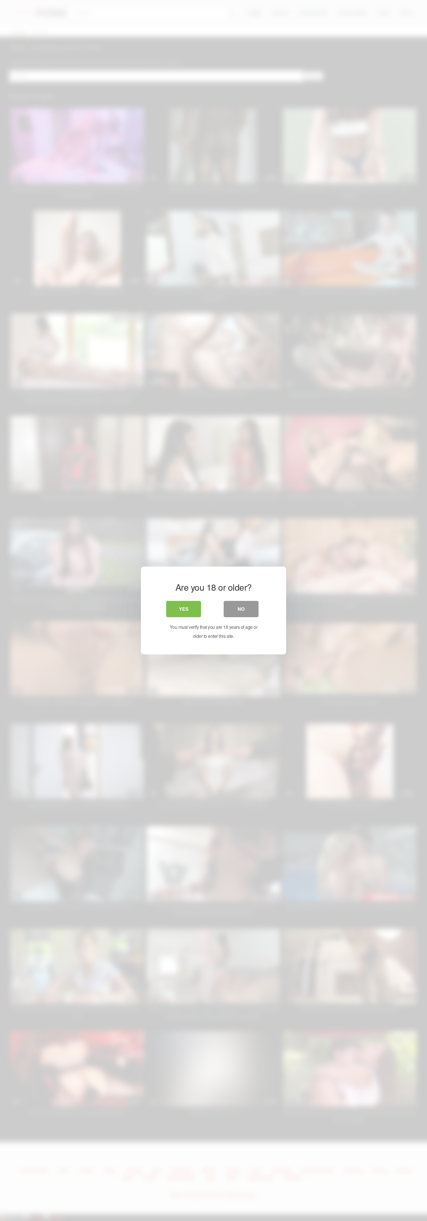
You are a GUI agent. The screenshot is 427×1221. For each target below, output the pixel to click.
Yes (184, 609)
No (241, 609)
